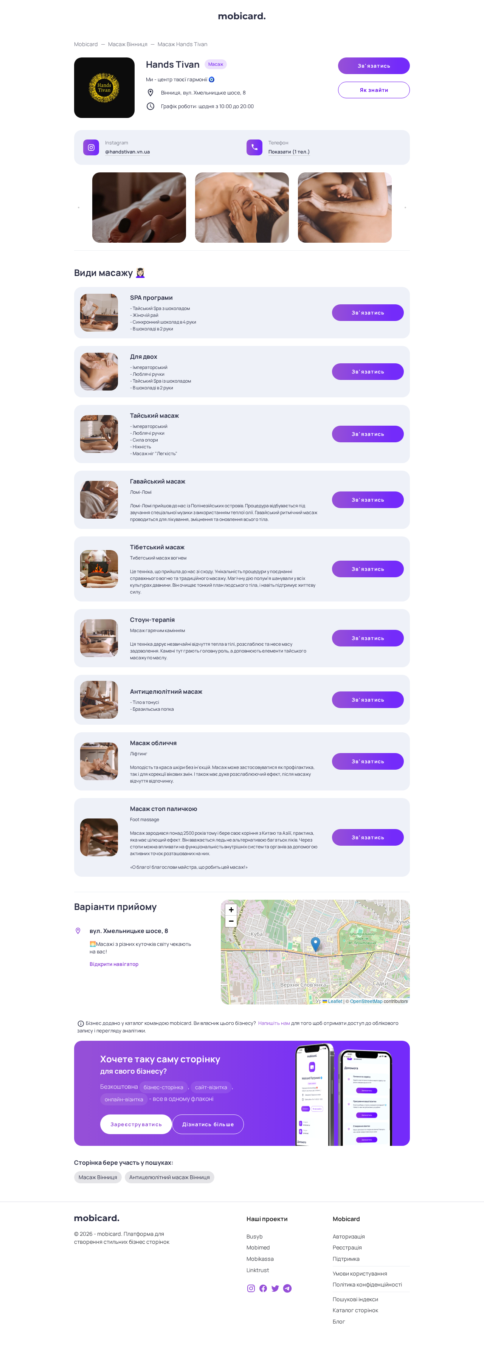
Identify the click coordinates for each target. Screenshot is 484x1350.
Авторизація (349, 1236)
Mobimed (258, 1247)
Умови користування (360, 1273)
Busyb (255, 1236)
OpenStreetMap (366, 1001)
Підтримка (346, 1258)
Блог (339, 1321)
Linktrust (258, 1270)
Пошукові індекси (355, 1299)
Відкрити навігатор (114, 964)
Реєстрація (347, 1247)
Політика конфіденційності (367, 1284)
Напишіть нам (274, 1023)
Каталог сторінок (355, 1310)
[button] (254, 147)
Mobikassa (260, 1258)
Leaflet (334, 1001)
